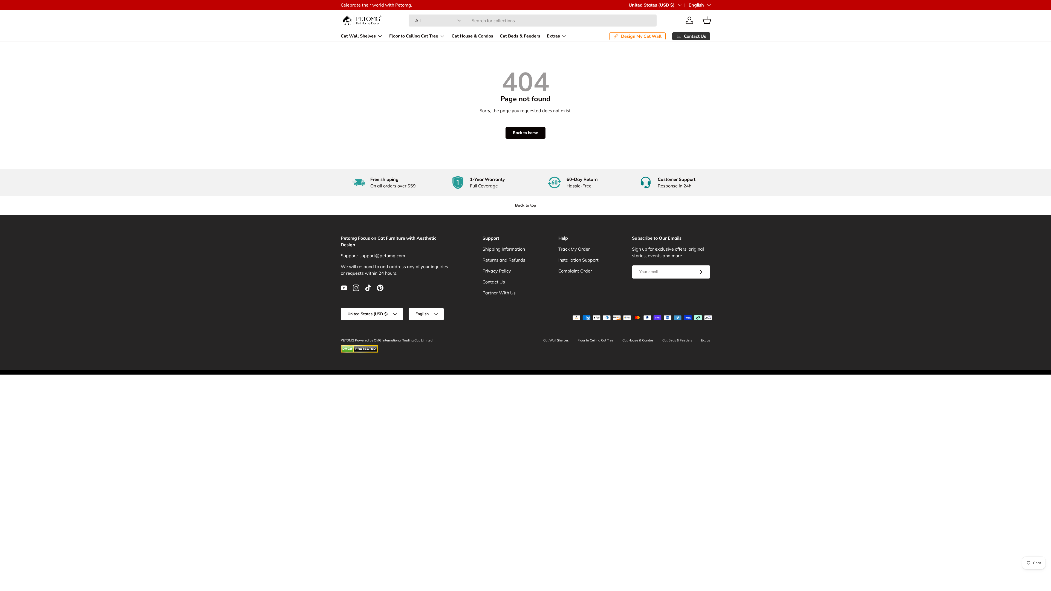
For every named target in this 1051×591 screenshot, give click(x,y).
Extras (553, 36)
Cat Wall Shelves (358, 36)
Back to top (525, 205)
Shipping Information (504, 249)
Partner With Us (499, 293)
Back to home (525, 132)
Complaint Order (575, 271)
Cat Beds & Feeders (520, 36)
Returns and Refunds (504, 260)
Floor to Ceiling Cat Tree (413, 36)
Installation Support (578, 260)
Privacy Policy (497, 271)
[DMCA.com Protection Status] (359, 347)
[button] (707, 20)
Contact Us (494, 282)
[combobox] (533, 21)
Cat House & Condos (472, 36)
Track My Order (574, 249)
